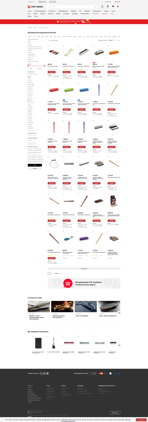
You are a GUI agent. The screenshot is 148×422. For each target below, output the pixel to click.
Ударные (35, 13)
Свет (29, 13)
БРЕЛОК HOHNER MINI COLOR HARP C (67, 253)
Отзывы (30, 390)
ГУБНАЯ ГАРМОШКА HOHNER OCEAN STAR (82, 178)
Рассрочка (63, 389)
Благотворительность (51, 396)
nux (84, 36)
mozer (105, 36)
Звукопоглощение (85, 13)
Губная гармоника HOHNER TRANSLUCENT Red (54, 104)
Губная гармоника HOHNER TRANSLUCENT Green (69, 104)
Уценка (112, 13)
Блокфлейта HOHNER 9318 (83, 66)
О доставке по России (82, 389)
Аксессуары (66, 13)
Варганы (29, 57)
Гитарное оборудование (40, 11)
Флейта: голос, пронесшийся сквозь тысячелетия (36, 317)
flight (59, 36)
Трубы (29, 43)
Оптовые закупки (33, 396)
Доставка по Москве (82, 391)
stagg (42, 36)
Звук (80, 11)
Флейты (29, 41)
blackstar (80, 36)
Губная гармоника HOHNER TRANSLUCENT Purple (84, 253)
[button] (29, 37)
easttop (101, 36)
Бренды (30, 16)
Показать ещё (84, 268)
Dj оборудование (97, 11)
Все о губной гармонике (107, 316)
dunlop (55, 36)
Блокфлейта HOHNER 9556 (69, 214)
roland (51, 36)
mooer (96, 36)
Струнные (106, 11)
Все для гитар (52, 11)
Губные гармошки (31, 55)
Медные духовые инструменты (59, 316)
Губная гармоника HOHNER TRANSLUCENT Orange (114, 67)
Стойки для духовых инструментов (35, 46)
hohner (46, 36)
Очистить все (117, 40)
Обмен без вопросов (102, 389)
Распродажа (104, 13)
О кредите (63, 391)
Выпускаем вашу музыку (34, 398)
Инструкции (31, 394)
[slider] (28, 65)
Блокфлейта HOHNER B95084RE (52, 142)
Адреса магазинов (51, 391)
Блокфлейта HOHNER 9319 (68, 66)
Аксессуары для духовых (33, 61)
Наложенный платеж (65, 393)
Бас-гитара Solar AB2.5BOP (53, 351)
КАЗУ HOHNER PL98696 (53, 66)
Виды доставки (81, 388)
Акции (29, 387)
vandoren (64, 36)
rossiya (38, 36)
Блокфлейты (30, 59)
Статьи (36, 16)
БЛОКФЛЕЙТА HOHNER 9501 (54, 252)
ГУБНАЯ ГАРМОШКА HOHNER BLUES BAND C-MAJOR (98, 142)
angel (110, 36)
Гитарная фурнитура (63, 11)
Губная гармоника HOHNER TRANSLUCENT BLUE (84, 104)
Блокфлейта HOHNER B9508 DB (99, 104)
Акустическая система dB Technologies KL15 (38, 352)
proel (34, 36)
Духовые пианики (31, 54)
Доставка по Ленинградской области (85, 393)
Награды (48, 395)
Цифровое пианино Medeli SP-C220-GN (84, 352)
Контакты (49, 398)
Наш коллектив (50, 389)
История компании (51, 388)
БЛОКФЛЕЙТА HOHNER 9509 (99, 252)
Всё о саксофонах (82, 316)
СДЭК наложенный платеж (66, 395)
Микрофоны (87, 11)
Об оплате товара (65, 388)
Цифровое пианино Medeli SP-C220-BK (115, 352)
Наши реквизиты (101, 393)
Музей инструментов (34, 400)
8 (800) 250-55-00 (43, 2)
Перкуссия (50, 13)
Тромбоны (30, 44)
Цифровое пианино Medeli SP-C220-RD (69, 352)
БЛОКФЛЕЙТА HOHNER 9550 (84, 214)
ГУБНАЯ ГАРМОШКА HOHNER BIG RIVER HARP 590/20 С (98, 178)
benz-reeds (69, 36)
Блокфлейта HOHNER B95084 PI (67, 142)
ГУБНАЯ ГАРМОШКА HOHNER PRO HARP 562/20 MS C (98, 215)
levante (88, 36)
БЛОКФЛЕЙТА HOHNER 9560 (54, 214)
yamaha (30, 36)
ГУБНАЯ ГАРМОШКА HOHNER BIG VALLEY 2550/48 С (67, 178)
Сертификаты (49, 393)
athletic (75, 36)
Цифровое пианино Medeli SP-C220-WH (99, 352)
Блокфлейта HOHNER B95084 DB (82, 142)
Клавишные (73, 11)
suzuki (92, 36)
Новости (30, 385)
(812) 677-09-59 (52, 2)
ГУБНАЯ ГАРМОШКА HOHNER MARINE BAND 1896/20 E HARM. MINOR (113, 253)
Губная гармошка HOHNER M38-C (98, 67)
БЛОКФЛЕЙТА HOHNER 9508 (114, 103)
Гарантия (100, 388)
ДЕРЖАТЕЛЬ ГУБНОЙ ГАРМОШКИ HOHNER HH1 (53, 178)
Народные (42, 13)
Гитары (29, 11)
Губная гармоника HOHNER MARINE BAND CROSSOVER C (114, 215)
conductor (114, 36)
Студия (113, 11)
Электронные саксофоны (33, 39)
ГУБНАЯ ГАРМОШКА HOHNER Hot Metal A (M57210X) (112, 142)
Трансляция (75, 13)
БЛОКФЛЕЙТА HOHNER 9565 (114, 177)
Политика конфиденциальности (105, 391)
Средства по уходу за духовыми (34, 48)
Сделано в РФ (95, 13)
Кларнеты (30, 52)
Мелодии (30, 392)
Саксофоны (30, 50)
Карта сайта (30, 413)
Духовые (58, 13)
